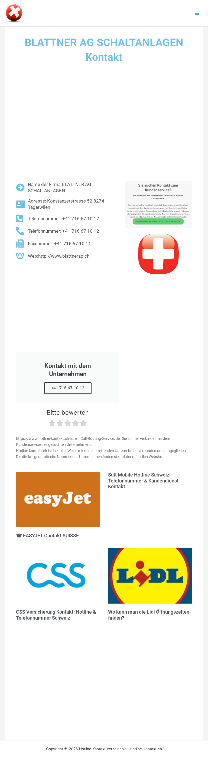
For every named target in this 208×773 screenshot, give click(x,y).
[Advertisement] (104, 123)
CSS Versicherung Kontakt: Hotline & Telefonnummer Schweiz (56, 615)
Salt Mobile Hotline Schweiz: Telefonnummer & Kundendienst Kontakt (143, 480)
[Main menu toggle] (197, 13)
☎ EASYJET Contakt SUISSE (47, 535)
